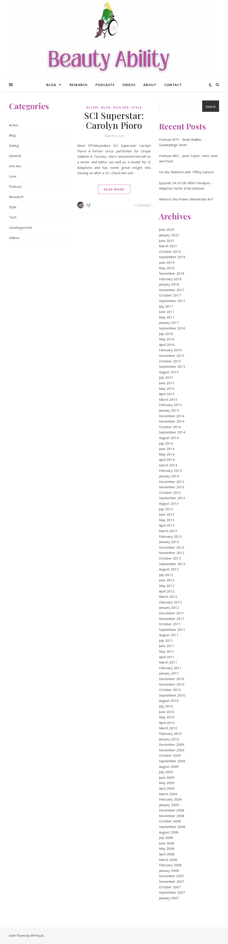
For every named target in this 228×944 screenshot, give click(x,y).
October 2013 (170, 492)
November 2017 (171, 290)
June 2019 (166, 262)
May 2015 (166, 388)
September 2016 (172, 328)
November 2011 (171, 618)
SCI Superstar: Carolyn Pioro (114, 120)
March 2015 (168, 399)
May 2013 (166, 520)
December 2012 (171, 547)
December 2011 (171, 613)
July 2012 (166, 574)
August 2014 (169, 437)
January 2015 (169, 410)
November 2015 (171, 355)
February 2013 (170, 536)
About (149, 84)
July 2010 (166, 706)
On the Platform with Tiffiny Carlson (186, 172)
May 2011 (166, 651)
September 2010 (172, 695)
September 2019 (172, 257)
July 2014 (166, 443)
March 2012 (168, 596)
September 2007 (172, 892)
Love (12, 176)
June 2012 (166, 580)
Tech (12, 217)
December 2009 (171, 744)
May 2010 (166, 717)
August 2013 (169, 503)
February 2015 (170, 405)
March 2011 (168, 662)
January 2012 (169, 607)
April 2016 (167, 344)
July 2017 (166, 306)
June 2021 (166, 240)
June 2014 (166, 448)
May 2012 (166, 585)
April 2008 (167, 854)
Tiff (88, 205)
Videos (128, 84)
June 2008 (166, 843)
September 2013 (172, 498)
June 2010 (166, 711)
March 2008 (168, 859)
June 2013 (166, 514)
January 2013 (169, 541)
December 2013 (171, 481)
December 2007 (171, 876)
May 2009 (166, 783)
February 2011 (170, 668)
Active (13, 125)
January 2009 (169, 805)
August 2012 (169, 569)
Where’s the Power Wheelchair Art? (186, 199)
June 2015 (166, 383)
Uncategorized (20, 227)
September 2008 (172, 826)
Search (211, 106)
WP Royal (37, 936)
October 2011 (170, 624)
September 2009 (172, 761)
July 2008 (166, 837)
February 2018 (170, 279)
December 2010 (171, 678)
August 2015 (169, 372)
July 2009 (166, 772)
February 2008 (170, 865)
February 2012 (170, 602)
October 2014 (170, 427)
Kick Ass (15, 166)
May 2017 (166, 317)
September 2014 (172, 432)
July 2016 (166, 333)
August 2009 (169, 766)
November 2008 (171, 815)
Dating (14, 145)
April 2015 (167, 394)
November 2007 (171, 881)
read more (114, 189)
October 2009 (170, 755)
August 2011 (169, 635)
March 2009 (168, 794)
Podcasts (105, 84)
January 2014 (169, 476)
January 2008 (169, 870)
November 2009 (171, 750)
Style (12, 207)
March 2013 (168, 531)
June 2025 (166, 229)
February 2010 (170, 733)
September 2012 (172, 564)
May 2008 (166, 848)
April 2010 (167, 722)
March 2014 (168, 465)
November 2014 (171, 421)
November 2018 (171, 273)
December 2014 (171, 416)
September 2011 (172, 629)
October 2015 (170, 361)
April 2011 (167, 657)
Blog (51, 84)
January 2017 (169, 322)
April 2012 (167, 591)
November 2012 (171, 552)
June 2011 (166, 646)
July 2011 (166, 640)
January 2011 (169, 673)
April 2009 (167, 788)
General (15, 155)
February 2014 (170, 470)
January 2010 (169, 739)
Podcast (15, 186)
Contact (173, 84)
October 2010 (170, 689)
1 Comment (142, 205)
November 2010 (171, 684)
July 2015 (166, 377)
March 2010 (168, 728)
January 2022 (169, 235)
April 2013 (167, 525)
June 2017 (166, 311)
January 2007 (169, 898)
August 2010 (169, 700)
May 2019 (166, 268)
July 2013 (166, 509)
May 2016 (166, 339)
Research (79, 84)
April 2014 (167, 459)
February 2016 (170, 350)
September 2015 (172, 366)
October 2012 (170, 558)
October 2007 (170, 887)
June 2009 (166, 777)
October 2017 (170, 295)
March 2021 (168, 246)
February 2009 (170, 799)
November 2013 (171, 487)
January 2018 (169, 284)
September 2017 (172, 300)
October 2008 (170, 821)
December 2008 (171, 810)
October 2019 (170, 251)
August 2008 (169, 832)
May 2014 (166, 454)
